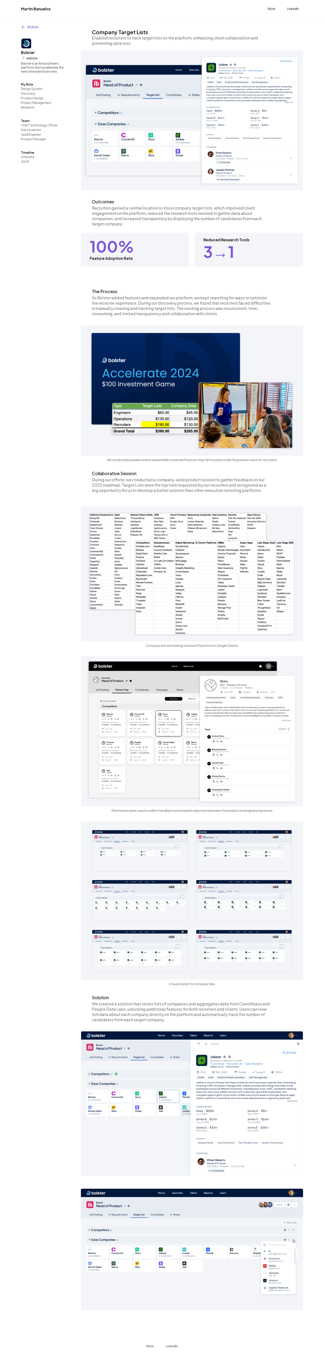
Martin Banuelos (36, 9)
